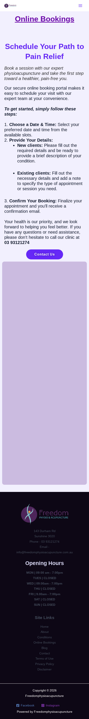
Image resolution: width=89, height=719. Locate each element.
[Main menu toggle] (80, 5)
